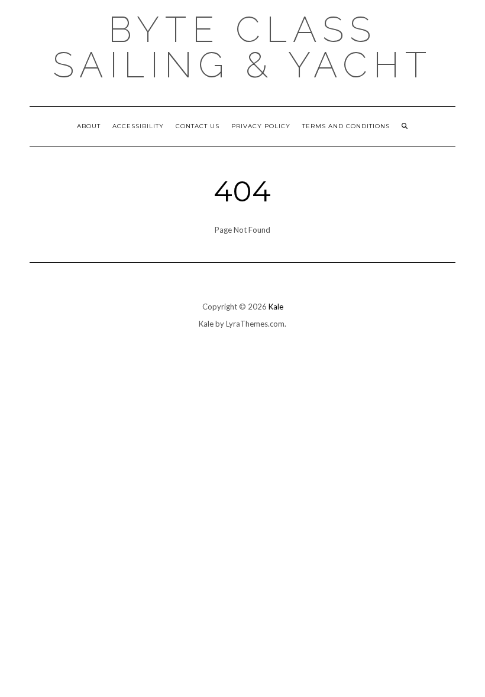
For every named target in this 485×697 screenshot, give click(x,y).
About (89, 126)
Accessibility (138, 126)
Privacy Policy (260, 126)
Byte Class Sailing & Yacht (242, 47)
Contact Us (197, 126)
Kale (276, 306)
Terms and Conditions (346, 126)
